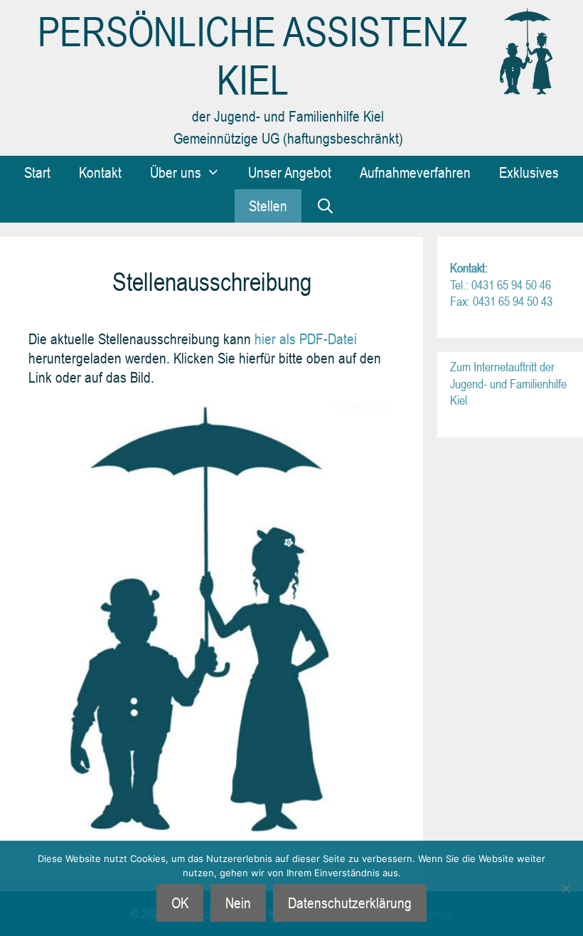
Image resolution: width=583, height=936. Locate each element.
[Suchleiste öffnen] (325, 206)
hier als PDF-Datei (304, 338)
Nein (238, 902)
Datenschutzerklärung (350, 902)
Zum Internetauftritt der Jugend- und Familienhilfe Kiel (508, 383)
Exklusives (529, 172)
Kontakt (100, 172)
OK (179, 902)
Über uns (175, 172)
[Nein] (565, 888)
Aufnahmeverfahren (415, 172)
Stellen (268, 205)
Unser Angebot (289, 172)
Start (37, 172)
